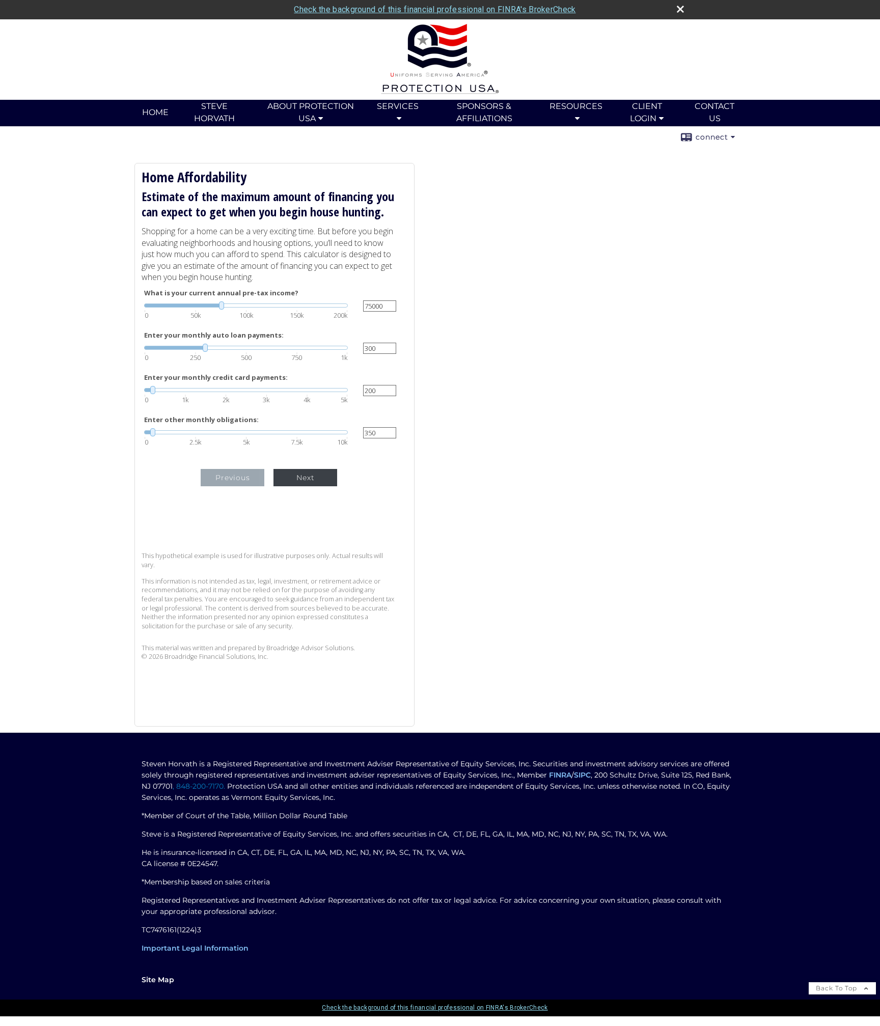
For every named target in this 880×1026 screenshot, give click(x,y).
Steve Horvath (214, 112)
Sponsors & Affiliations (484, 112)
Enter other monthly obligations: (201, 420)
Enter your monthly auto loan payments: (214, 335)
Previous (232, 477)
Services (398, 106)
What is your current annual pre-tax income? (221, 293)
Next (305, 477)
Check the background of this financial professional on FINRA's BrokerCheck (434, 9)
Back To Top (837, 988)
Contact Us (714, 112)
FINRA (560, 775)
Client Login (646, 112)
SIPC (582, 775)
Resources (575, 106)
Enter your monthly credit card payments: (216, 377)
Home (155, 112)
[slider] (246, 305)
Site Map (158, 979)
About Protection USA (310, 112)
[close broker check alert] (680, 9)
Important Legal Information (195, 948)
